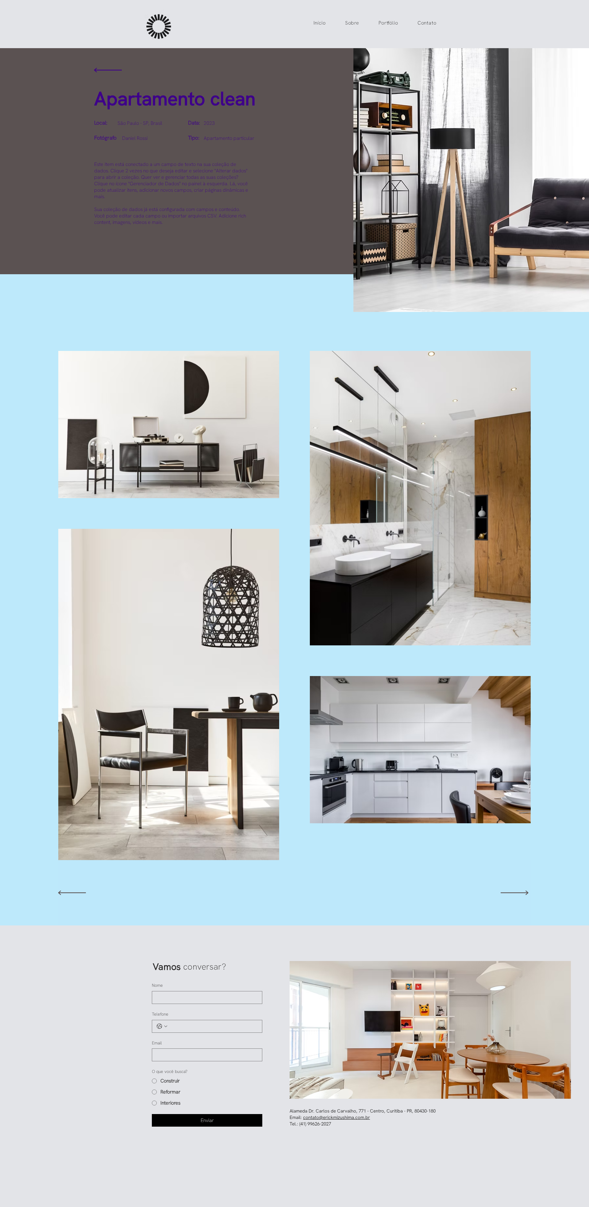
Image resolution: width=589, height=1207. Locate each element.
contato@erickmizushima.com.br (336, 1117)
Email (157, 1043)
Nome (157, 985)
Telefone (160, 1014)
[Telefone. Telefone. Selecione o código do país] (162, 1026)
